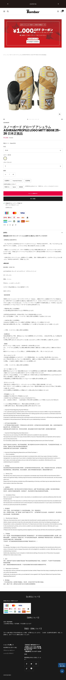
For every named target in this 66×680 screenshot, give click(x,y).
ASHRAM (6, 122)
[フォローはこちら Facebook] (26, 664)
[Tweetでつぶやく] (12, 225)
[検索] (8, 11)
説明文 (5, 232)
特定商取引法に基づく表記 (10, 647)
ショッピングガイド (8, 653)
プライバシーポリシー (9, 650)
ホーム (4, 54)
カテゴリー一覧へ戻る (62, 665)
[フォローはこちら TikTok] (26, 668)
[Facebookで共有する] (7, 225)
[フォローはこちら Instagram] (36, 664)
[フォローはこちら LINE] (31, 668)
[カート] (62, 11)
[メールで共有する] (15, 225)
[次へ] (62, 119)
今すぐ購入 (33, 198)
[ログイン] (58, 11)
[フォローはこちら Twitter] (31, 664)
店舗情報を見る (9, 207)
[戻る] (4, 119)
